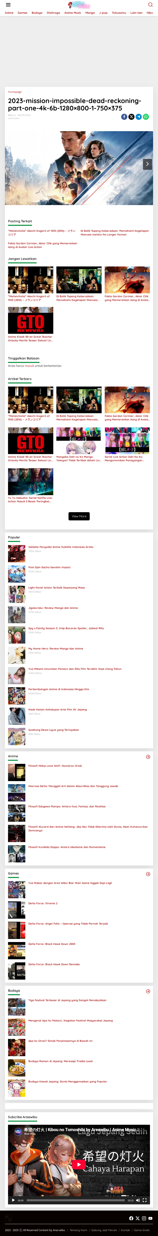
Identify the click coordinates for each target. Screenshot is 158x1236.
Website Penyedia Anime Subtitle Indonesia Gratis (60, 547)
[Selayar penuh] (145, 1200)
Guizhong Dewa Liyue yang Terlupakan (53, 729)
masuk (29, 366)
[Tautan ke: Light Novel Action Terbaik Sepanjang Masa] (16, 594)
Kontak (125, 1230)
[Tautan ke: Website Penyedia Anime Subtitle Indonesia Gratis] (16, 553)
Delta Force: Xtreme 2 (42, 903)
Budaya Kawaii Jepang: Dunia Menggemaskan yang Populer (67, 1081)
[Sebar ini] (124, 117)
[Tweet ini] (131, 117)
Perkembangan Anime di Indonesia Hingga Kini (58, 689)
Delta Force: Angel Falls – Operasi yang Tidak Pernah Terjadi (68, 923)
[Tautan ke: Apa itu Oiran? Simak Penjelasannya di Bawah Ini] (16, 1047)
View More (79, 516)
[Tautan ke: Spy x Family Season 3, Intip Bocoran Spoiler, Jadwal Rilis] (16, 634)
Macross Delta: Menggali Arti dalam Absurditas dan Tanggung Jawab (73, 786)
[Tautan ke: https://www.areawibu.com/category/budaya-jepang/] (148, 991)
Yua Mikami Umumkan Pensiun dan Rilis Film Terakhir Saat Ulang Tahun (75, 668)
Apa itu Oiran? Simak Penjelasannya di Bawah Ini (60, 1040)
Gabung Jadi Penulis (104, 1230)
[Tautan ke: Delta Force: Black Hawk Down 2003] (16, 950)
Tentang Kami (78, 1230)
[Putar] (13, 1200)
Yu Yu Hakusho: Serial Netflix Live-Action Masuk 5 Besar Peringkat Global (30, 499)
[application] (79, 1164)
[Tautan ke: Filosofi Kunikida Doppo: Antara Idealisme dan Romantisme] (16, 853)
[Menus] (8, 4)
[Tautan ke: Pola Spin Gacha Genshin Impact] (16, 573)
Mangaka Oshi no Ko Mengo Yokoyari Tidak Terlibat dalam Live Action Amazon (78, 458)
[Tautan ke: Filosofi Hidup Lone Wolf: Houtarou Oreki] (16, 772)
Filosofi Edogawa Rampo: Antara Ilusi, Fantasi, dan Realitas (67, 806)
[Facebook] (131, 1218)
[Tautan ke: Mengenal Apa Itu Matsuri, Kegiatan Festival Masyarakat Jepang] (16, 1027)
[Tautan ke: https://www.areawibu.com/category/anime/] (148, 756)
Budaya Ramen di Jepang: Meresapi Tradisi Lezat (60, 1061)
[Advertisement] (79, 50)
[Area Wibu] (79, 4)
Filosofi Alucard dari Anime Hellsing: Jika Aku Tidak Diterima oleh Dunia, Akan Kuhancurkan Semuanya (88, 828)
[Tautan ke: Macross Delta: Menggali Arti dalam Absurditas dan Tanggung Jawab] (16, 792)
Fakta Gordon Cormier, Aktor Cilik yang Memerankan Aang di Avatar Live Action (42, 245)
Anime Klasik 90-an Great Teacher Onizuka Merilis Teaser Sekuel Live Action (30, 338)
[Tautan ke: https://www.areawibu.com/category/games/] (148, 874)
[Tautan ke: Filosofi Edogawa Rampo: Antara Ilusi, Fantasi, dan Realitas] (16, 813)
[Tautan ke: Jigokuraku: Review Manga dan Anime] (16, 614)
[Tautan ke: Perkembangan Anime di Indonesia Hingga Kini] (16, 695)
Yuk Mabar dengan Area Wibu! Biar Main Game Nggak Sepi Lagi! (70, 883)
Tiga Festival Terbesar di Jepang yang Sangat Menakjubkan (67, 1000)
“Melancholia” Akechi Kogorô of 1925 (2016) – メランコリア (42, 232)
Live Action (13, 118)
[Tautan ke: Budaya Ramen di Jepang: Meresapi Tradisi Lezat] (16, 1067)
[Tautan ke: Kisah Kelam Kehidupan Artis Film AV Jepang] (16, 716)
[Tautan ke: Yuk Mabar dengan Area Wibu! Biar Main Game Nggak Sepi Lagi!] (16, 889)
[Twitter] (137, 1218)
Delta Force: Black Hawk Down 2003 (51, 944)
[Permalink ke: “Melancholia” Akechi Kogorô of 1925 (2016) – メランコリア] (30, 279)
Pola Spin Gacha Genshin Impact (49, 567)
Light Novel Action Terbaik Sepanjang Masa (56, 587)
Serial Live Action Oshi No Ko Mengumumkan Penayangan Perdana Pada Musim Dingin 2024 (126, 458)
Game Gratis (142, 1230)
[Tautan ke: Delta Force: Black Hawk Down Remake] (16, 970)
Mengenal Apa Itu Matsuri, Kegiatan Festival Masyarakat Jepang (70, 1020)
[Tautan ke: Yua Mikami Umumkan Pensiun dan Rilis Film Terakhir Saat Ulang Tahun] (16, 675)
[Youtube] (150, 1218)
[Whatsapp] (146, 117)
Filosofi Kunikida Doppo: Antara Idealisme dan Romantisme (67, 847)
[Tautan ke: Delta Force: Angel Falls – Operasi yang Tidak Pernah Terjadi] (16, 930)
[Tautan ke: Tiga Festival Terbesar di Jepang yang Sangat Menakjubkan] (16, 1006)
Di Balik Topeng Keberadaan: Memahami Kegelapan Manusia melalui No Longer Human (115, 232)
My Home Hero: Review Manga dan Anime (55, 648)
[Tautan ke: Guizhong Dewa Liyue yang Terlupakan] (16, 736)
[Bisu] (138, 1200)
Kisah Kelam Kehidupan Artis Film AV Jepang (57, 709)
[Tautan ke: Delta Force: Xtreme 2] (16, 909)
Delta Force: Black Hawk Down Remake (54, 964)
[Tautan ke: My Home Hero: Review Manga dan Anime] (16, 655)
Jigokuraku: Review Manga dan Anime (53, 607)
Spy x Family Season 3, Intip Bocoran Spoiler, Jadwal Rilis (66, 628)
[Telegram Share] (139, 117)
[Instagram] (144, 1218)
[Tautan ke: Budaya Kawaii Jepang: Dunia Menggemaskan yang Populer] (16, 1088)
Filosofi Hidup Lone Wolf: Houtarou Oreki (55, 765)
